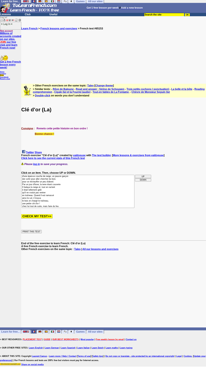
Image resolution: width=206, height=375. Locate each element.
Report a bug (5, 79)
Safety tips (97, 356)
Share (38, 152)
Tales (90, 85)
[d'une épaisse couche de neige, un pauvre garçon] (78, 176)
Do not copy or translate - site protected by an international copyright (139, 356)
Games (80, 331)
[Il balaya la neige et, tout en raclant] (78, 187)
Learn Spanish (68, 348)
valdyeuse (79, 155)
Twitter (30, 152)
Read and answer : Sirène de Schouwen (100, 89)
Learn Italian (83, 348)
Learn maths (112, 348)
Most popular (87, 339)
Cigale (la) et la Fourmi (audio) (72, 92)
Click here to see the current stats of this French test (53, 158)
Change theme (104, 85)
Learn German (52, 348)
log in (36, 164)
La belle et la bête (181, 89)
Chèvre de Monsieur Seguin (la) (150, 92)
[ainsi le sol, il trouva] (78, 198)
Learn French (29, 28)
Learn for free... (10, 331)
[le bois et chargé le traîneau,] (78, 201)
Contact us (131, 339)
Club (28, 14)
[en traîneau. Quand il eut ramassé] (78, 195)
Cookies (188, 356)
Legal (179, 356)
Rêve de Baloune (63, 89)
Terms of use (84, 356)
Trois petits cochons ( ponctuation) (147, 89)
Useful (53, 14)
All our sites (95, 331)
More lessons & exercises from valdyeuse (138, 155)
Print (2, 75)
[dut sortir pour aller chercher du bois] (78, 179)
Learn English (36, 348)
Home (2, 72)
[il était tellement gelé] (78, 190)
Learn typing (126, 348)
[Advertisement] (113, 52)
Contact (3, 73)
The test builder (101, 155)
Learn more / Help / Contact (62, 356)
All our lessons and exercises (100, 249)
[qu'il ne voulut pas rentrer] (78, 192)
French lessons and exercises (58, 28)
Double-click (42, 95)
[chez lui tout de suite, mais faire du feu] (78, 206)
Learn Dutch (98, 348)
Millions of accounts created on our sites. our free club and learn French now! (10, 40)
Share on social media (32, 364)
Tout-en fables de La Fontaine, (111, 92)
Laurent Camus (39, 356)
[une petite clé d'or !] (78, 203)
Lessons (5, 14)
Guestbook (4, 77)
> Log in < (6, 23)
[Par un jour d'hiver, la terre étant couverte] (78, 184)
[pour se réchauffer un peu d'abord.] (78, 181)
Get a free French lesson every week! (10, 64)
